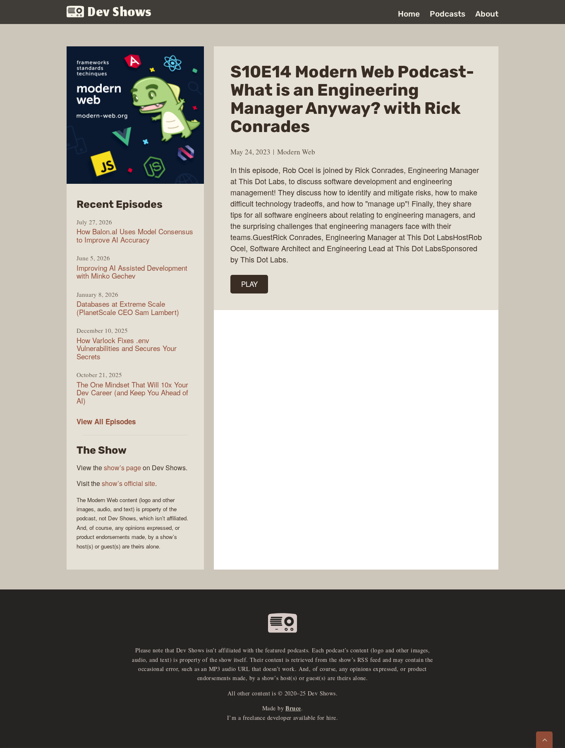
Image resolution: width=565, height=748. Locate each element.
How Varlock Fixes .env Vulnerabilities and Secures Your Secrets (127, 348)
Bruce (293, 708)
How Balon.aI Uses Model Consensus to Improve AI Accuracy (135, 235)
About (486, 14)
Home (409, 14)
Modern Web (296, 151)
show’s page (122, 467)
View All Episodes (106, 421)
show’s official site (128, 483)
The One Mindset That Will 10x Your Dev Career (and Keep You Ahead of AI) (132, 392)
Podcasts (447, 14)
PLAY (249, 284)
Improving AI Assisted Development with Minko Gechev (132, 272)
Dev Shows (120, 12)
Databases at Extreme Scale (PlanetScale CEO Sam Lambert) (128, 308)
